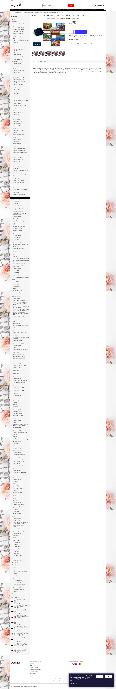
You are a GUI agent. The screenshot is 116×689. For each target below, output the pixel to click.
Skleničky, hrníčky (17, 290)
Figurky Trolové (17, 463)
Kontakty (32, 663)
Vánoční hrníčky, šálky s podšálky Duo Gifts (21, 101)
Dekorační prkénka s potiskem (20, 472)
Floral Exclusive (17, 89)
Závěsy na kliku (16, 515)
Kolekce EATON (16, 119)
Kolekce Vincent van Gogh (19, 76)
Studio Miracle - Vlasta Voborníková (18, 294)
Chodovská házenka (17, 340)
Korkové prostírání (17, 198)
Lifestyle (15, 347)
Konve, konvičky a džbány (19, 194)
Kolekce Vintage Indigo (18, 134)
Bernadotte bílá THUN (18, 318)
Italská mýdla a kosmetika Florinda (19, 525)
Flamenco (15, 330)
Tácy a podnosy (16, 233)
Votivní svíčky (16, 546)
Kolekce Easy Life (17, 35)
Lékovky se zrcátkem (18, 415)
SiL (14, 38)
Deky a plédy (16, 400)
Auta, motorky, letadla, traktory (20, 23)
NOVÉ (13, 19)
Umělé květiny (16, 506)
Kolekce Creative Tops (18, 154)
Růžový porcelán (17, 378)
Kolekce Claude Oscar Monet (19, 77)
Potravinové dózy (17, 216)
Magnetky (15, 485)
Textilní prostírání (17, 450)
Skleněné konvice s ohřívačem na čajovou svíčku (20, 222)
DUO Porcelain (16, 110)
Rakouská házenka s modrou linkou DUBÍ (19, 372)
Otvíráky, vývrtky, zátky (18, 207)
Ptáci (15, 97)
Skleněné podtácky (17, 228)
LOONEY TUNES (17, 52)
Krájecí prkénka (17, 199)
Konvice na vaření (17, 196)
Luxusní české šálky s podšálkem (20, 349)
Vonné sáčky (16, 548)
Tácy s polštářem (17, 235)
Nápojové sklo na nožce (18, 285)
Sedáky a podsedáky (18, 429)
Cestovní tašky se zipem (19, 67)
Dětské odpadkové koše (18, 182)
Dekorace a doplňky (17, 468)
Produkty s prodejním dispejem (20, 170)
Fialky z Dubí (16, 329)
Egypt (14, 327)
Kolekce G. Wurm (17, 112)
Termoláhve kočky (18, 107)
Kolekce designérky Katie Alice (20, 152)
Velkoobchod (33, 673)
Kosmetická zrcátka (17, 409)
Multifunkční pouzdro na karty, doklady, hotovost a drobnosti (20, 425)
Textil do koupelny (17, 449)
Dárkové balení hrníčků (18, 248)
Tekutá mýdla (16, 540)
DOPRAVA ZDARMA (16, 566)
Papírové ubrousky (17, 486)
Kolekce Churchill (17, 118)
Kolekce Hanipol (17, 125)
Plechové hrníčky (17, 268)
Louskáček (15, 573)
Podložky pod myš (17, 488)
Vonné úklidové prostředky (19, 559)
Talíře (14, 232)
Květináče (15, 481)
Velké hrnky (16, 272)
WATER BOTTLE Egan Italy (20, 59)
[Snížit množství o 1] (74, 33)
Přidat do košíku (82, 32)
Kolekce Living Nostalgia (19, 150)
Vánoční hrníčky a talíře (18, 586)
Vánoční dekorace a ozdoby (19, 577)
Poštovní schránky (17, 492)
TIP (13, 593)
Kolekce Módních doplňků (19, 147)
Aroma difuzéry (16, 520)
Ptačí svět (15, 42)
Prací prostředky (17, 533)
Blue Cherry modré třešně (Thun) (20, 300)
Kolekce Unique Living (18, 161)
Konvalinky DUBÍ (17, 345)
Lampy (15, 483)
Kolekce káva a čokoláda (18, 130)
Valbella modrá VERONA (19, 382)
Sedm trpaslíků (17, 54)
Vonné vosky (16, 550)
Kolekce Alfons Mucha (18, 74)
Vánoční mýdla (16, 542)
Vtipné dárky (16, 511)
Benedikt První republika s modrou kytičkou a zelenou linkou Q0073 (21, 310)
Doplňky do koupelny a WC (19, 474)
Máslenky (15, 203)
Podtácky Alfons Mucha (19, 27)
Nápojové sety (16, 286)
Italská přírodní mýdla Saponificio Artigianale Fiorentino (21, 523)
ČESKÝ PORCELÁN (16, 296)
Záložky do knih (17, 513)
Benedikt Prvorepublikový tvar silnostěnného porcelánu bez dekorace (20, 303)
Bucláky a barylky (17, 242)
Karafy (14, 283)
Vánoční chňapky (17, 582)
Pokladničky (16, 490)
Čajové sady (16, 246)
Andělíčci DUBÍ (16, 298)
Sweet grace (16, 535)
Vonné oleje (16, 551)
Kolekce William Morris (18, 79)
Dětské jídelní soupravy (18, 178)
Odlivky (15, 288)
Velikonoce (15, 509)
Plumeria (15, 61)
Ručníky (15, 436)
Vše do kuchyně (16, 237)
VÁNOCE (14, 568)
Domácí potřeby (17, 186)
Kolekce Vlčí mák (17, 143)
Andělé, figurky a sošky (18, 459)
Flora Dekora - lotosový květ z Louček (20, 333)
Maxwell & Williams (18, 166)
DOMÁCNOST (15, 172)
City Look (15, 165)
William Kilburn (17, 103)
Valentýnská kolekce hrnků (20, 105)
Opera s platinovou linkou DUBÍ (20, 360)
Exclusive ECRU (17, 88)
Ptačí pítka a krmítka (18, 498)
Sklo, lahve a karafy (17, 230)
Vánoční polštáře (17, 587)
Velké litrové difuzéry (18, 544)
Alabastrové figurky (17, 458)
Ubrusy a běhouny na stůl (19, 454)
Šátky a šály (16, 438)
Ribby (14, 375)
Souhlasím (108, 676)
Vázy (14, 507)
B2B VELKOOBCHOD (16, 564)
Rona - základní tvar (17, 376)
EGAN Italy (15, 44)
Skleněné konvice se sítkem (19, 224)
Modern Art (16, 95)
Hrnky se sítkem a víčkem (19, 254)
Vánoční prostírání (17, 580)
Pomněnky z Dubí (17, 363)
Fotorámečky (16, 477)
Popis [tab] (34, 61)
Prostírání (15, 218)
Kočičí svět (16, 93)
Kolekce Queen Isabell (18, 159)
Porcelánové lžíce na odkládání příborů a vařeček (20, 214)
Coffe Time (16, 109)
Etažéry (15, 187)
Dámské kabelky (17, 63)
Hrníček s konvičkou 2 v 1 (19, 263)
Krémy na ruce (16, 530)
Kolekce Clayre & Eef (18, 114)
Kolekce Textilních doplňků (19, 148)
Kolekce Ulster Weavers (18, 36)
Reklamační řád (33, 665)
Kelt (14, 342)
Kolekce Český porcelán (18, 70)
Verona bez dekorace (18, 385)
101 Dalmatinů (17, 58)
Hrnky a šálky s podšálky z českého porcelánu (21, 338)
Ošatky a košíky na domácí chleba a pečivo (21, 209)
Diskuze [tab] (40, 61)
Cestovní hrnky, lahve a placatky (20, 244)
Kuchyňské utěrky (17, 411)
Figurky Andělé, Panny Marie (20, 571)
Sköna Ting (15, 168)
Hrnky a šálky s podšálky (19, 253)
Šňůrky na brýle (17, 441)
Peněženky (15, 419)
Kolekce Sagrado (17, 123)
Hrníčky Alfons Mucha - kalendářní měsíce (21, 261)
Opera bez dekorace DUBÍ (19, 356)
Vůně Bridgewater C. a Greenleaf (20, 68)
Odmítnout (99, 676)
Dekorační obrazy (17, 470)
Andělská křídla (17, 518)
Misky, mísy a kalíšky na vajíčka (20, 205)
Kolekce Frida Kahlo (18, 84)
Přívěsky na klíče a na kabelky (20, 432)
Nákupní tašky (17, 65)
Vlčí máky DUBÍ (17, 393)
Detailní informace (73, 39)
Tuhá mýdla (16, 539)
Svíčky (14, 537)
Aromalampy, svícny (18, 465)
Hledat (70, 5)
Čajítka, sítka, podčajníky (19, 177)
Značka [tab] (46, 61)
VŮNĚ (13, 516)
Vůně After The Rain (17, 560)
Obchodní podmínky (34, 667)
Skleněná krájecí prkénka (19, 226)
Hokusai (16, 91)
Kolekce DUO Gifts (17, 86)
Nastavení (74, 683)
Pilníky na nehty (17, 420)
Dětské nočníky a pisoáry (19, 184)
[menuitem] (12, 10)
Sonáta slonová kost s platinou (20, 380)
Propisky (15, 497)
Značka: (77, 18)
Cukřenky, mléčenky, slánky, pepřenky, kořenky (19, 174)
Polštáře (15, 422)
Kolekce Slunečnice (17, 145)
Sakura (15, 98)
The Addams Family (18, 56)
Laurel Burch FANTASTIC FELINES (19, 50)
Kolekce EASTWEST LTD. (19, 121)
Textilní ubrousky (17, 452)
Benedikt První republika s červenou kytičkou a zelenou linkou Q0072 (21, 313)
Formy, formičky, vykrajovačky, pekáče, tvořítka (20, 190)
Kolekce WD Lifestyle (18, 31)
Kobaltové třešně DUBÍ (18, 343)
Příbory (15, 220)
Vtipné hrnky (16, 276)
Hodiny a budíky (17, 479)
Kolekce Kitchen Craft (18, 33)
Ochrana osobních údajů (35, 669)
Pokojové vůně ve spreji (18, 531)
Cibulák (15, 321)
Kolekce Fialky (16, 141)
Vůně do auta (16, 553)
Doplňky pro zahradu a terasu (20, 476)
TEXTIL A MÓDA (15, 397)
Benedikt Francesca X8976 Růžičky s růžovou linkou (21, 307)
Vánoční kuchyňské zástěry (19, 584)
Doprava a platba (34, 671)
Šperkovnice (16, 443)
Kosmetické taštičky (17, 408)
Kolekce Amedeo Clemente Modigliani (19, 82)
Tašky (14, 445)
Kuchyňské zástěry (17, 413)
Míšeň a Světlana (17, 266)
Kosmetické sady (17, 528)
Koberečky (15, 406)
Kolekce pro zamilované (18, 156)
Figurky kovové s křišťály (19, 461)
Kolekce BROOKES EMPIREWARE (20, 116)
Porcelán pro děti (17, 367)
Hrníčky (15, 256)
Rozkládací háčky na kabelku (20, 430)
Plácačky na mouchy (18, 211)
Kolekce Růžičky (17, 139)
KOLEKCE (14, 21)
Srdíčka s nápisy (17, 502)
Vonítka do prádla (17, 555)
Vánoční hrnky (16, 270)
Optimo (15, 362)
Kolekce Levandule (17, 137)
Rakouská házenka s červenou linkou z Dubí (20, 369)
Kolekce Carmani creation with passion (20, 25)
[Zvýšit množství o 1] (74, 31)
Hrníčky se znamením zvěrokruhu (21, 258)
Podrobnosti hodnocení (65, 18)
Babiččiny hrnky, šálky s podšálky (21, 277)
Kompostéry (16, 192)
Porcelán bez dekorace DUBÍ (19, 365)
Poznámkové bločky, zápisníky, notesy (20, 494)
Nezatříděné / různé (17, 395)
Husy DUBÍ (15, 335)
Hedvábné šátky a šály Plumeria (21, 439)
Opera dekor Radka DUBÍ (19, 358)
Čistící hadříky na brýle (18, 399)
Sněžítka (15, 500)
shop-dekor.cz (58, 678)
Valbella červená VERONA (19, 384)
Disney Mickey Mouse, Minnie (20, 47)
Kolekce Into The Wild (18, 136)
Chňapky (15, 404)
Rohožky (15, 434)
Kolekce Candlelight (17, 157)
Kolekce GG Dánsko (17, 163)
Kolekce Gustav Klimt (18, 72)
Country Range (16, 323)
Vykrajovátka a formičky (18, 589)
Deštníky (15, 402)
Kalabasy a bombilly (18, 265)
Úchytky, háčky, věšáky (18, 504)
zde (71, 680)
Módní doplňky (16, 417)
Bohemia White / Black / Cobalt (20, 320)
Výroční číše (16, 281)
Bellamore (16, 46)
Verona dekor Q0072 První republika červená (19, 388)
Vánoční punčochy (17, 578)
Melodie (15, 351)
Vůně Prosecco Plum (18, 557)
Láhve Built (16, 201)
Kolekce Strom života (18, 127)
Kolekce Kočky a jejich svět (19, 128)
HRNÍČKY (14, 241)
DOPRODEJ (14, 591)
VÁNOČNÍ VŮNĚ (17, 575)
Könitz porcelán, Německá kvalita (21, 40)
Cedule (15, 467)
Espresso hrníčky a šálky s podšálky (19, 250)
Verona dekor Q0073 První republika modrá (19, 391)
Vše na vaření (16, 239)
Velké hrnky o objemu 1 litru (19, 274)
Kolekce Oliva (16, 132)
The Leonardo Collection (18, 29)
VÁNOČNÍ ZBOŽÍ (15, 562)
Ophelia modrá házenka (18, 354)
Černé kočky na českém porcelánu (21, 325)
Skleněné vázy (16, 292)
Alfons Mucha (17, 447)
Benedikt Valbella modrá (19, 316)
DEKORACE (14, 456)
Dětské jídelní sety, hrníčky (19, 180)
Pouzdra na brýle (17, 427)
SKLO (13, 279)
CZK (97, 1)
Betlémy (15, 569)
